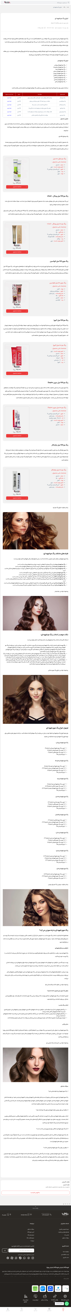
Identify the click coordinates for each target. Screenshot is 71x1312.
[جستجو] (68, 2)
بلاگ (64, 7)
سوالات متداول (65, 1238)
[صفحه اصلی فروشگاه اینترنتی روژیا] (65, 1214)
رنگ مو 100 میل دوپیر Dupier (57, 407)
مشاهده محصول (17, 187)
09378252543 (45, 1215)
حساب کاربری (66, 1257)
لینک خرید (9, 98)
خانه (67, 7)
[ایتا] (16, 1258)
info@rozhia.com (25, 1215)
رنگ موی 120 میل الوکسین (57, 283)
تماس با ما (67, 1235)
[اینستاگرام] (32, 1258)
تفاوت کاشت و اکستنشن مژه (52, 985)
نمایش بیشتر (66, 1278)
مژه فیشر (57, 592)
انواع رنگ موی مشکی (53, 670)
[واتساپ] (24, 1258)
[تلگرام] (28, 1258)
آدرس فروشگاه (30, 1232)
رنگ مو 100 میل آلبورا (59, 345)
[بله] (20, 1258)
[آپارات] (12, 1258)
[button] (35, 1207)
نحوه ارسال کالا (31, 1235)
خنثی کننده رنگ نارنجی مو (52, 1043)
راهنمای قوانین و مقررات (63, 1232)
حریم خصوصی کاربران (64, 1229)
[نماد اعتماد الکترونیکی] (65, 1288)
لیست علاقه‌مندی (65, 1255)
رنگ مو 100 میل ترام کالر (58, 470)
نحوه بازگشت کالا (30, 1238)
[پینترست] (7, 1258)
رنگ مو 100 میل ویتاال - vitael (56, 224)
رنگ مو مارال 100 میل (59, 159)
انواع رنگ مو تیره (57, 508)
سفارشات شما (66, 1252)
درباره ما (32, 1241)
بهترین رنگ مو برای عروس (54, 885)
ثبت (5, 1250)
